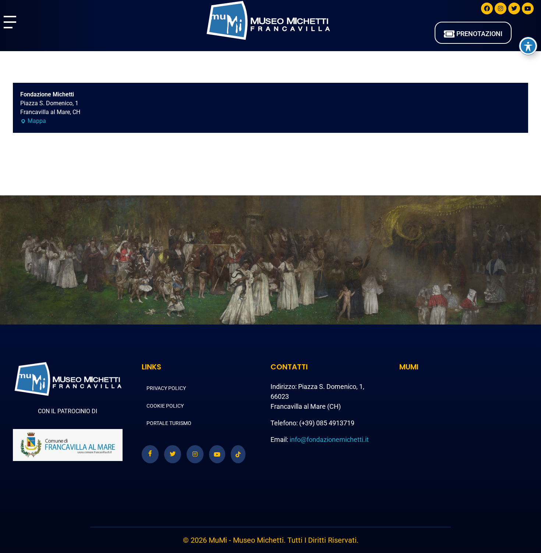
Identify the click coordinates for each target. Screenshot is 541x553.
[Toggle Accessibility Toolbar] (528, 46)
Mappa (33, 120)
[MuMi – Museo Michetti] (268, 20)
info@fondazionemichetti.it (329, 439)
